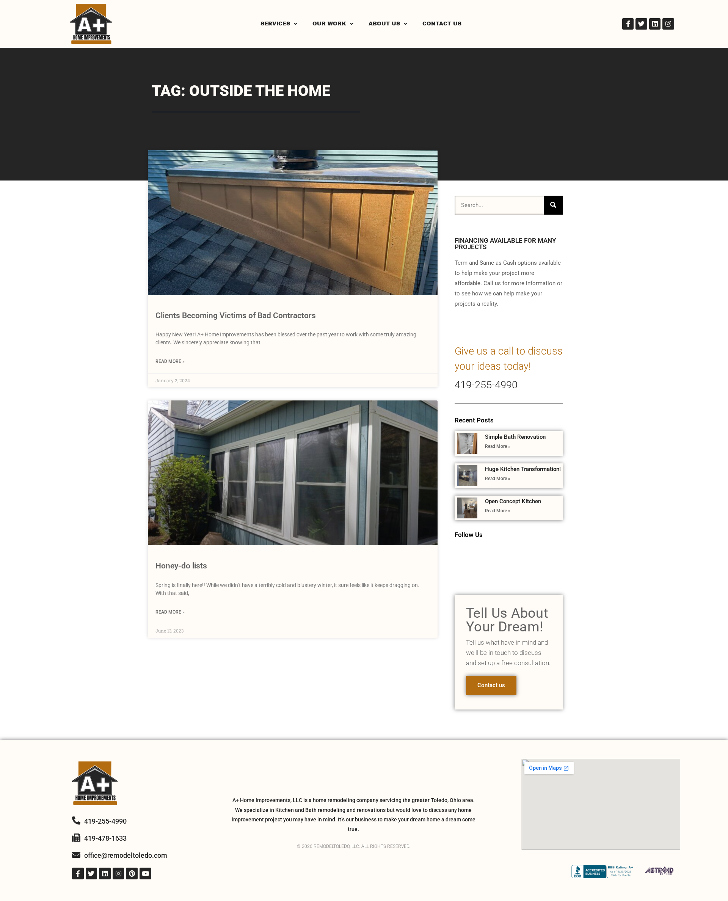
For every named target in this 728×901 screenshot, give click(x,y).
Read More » (170, 361)
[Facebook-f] (628, 24)
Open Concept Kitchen (513, 501)
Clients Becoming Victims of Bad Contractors (235, 315)
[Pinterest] (132, 873)
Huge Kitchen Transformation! (523, 469)
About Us (384, 24)
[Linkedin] (655, 24)
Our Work (329, 24)
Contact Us (441, 24)
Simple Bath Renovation (515, 436)
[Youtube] (145, 873)
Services (275, 24)
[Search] (553, 205)
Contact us (491, 685)
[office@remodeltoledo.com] (76, 855)
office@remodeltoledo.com (125, 855)
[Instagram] (668, 24)
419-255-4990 (486, 385)
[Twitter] (641, 24)
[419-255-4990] (76, 820)
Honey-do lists (181, 565)
